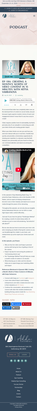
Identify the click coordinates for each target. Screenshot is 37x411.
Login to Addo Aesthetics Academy (19, 8)
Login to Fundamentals (19, 10)
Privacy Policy (18, 407)
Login (24, 354)
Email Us (12, 354)
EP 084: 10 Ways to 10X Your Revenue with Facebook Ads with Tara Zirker (8, 322)
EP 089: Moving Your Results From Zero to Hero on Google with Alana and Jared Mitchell (26, 322)
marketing (20, 95)
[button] (34, 15)
